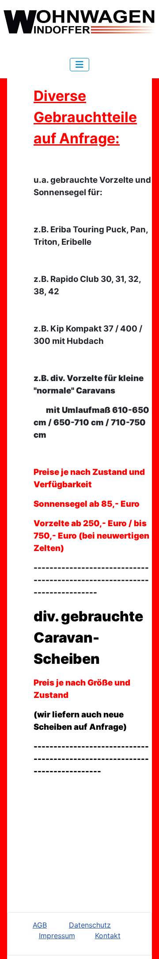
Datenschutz (90, 924)
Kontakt (108, 935)
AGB (40, 924)
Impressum (57, 935)
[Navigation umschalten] (79, 64)
